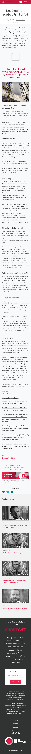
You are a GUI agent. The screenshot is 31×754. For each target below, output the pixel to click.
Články (15, 721)
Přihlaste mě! (15, 682)
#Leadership (20, 465)
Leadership (15, 22)
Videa (15, 724)
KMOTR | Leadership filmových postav (15, 608)
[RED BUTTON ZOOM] (8, 2)
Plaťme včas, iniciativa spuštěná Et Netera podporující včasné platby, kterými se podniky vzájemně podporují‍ (15, 428)
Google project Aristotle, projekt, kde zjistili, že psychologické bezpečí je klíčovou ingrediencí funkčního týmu (15, 437)
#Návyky (16, 467)
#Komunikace (8, 467)
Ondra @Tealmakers (7, 393)
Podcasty (15, 727)
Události (15, 730)
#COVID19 (18, 469)
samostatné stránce (18, 699)
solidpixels (19, 750)
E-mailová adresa (15, 672)
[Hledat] (20, 2)
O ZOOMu (15, 733)
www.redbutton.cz (19, 713)
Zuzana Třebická (20, 20)
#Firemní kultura (10, 465)
